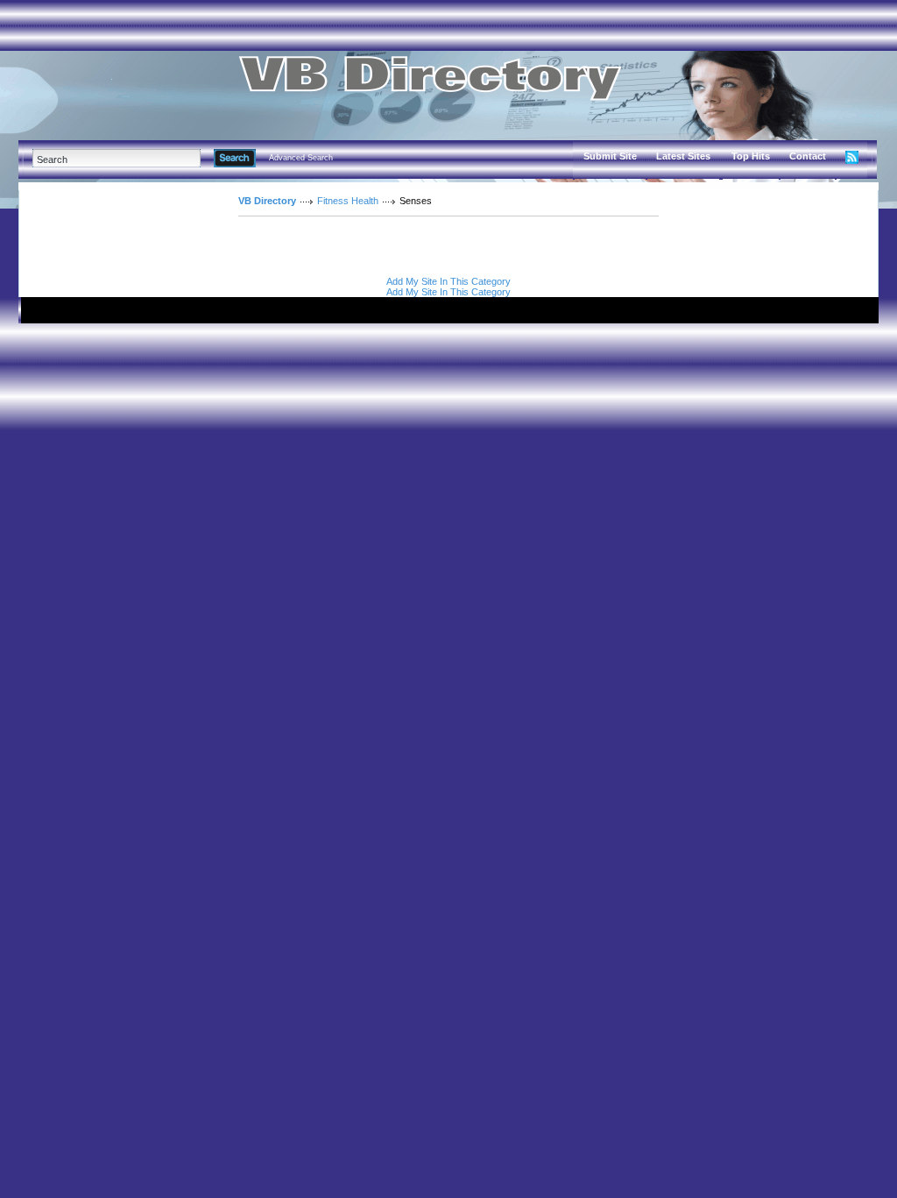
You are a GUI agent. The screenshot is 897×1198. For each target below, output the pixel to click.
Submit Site (610, 156)
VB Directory (267, 200)
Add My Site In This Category (448, 281)
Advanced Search (301, 157)
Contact (807, 156)
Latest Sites (683, 156)
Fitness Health (347, 200)
